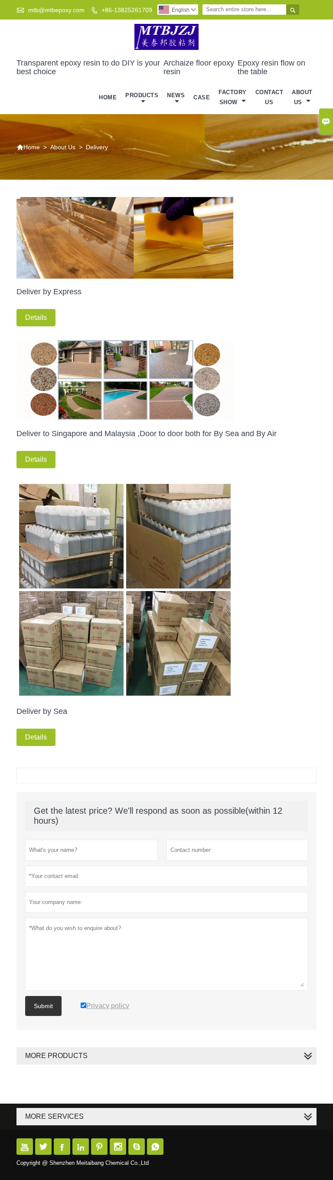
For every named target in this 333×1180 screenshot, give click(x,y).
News (176, 95)
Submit (43, 1006)
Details (36, 317)
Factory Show (233, 97)
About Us (302, 97)
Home (108, 97)
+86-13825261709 (126, 10)
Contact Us (269, 97)
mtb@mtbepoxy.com (56, 10)
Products (141, 95)
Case (201, 97)
